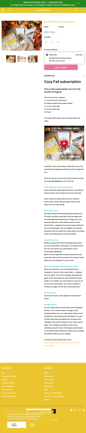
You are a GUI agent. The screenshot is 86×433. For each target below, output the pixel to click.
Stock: (46, 27)
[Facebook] (71, 410)
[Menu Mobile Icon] (3, 10)
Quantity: (47, 37)
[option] (22, 36)
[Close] (51, 412)
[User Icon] (76, 10)
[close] (78, 4)
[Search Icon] (9, 10)
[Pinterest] (75, 410)
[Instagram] (79, 410)
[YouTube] (83, 410)
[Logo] (43, 10)
